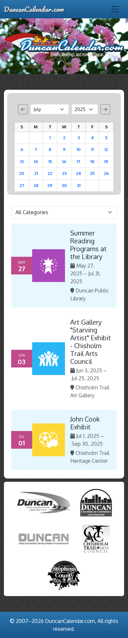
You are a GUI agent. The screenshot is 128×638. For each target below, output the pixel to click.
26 (106, 173)
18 (92, 161)
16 (64, 161)
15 (50, 161)
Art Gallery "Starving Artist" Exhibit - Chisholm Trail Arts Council (90, 342)
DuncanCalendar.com (34, 9)
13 (22, 161)
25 (92, 173)
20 (21, 173)
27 (21, 185)
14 (36, 161)
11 (92, 149)
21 (36, 173)
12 (106, 149)
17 (78, 161)
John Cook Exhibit (85, 423)
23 (64, 173)
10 (78, 149)
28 (35, 185)
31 (78, 185)
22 (50, 173)
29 (50, 185)
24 (78, 173)
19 (106, 161)
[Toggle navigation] (115, 9)
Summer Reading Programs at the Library (88, 245)
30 (64, 185)
